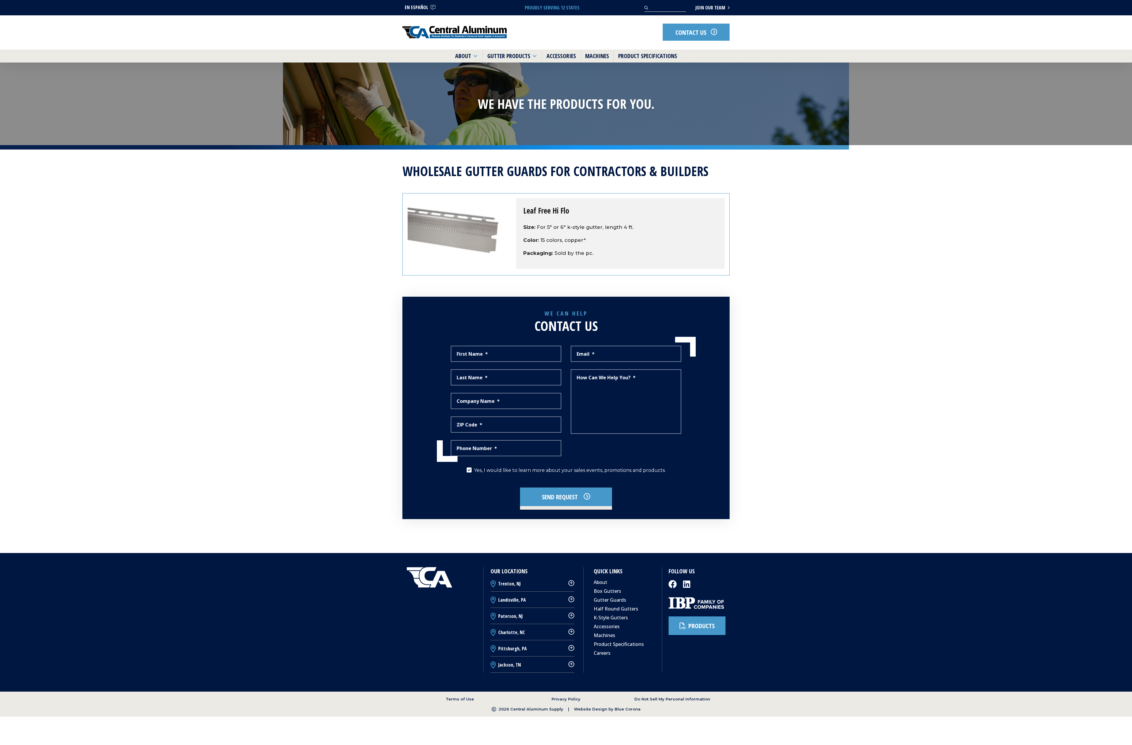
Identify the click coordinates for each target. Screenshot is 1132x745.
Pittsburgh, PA (512, 648)
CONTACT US (690, 32)
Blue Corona (628, 709)
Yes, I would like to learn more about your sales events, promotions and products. (570, 470)
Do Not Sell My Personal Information (672, 699)
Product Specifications (619, 644)
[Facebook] (673, 586)
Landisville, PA (511, 600)
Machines (604, 635)
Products (701, 625)
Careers (602, 653)
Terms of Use (460, 699)
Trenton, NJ (509, 583)
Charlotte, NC (511, 632)
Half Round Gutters (616, 608)
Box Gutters (607, 591)
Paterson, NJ (510, 616)
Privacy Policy (566, 699)
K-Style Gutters (611, 617)
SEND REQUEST (560, 496)
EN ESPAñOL (416, 7)
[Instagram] (686, 586)
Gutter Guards (610, 600)
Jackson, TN (509, 665)
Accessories (607, 626)
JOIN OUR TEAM (710, 7)
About (600, 582)
